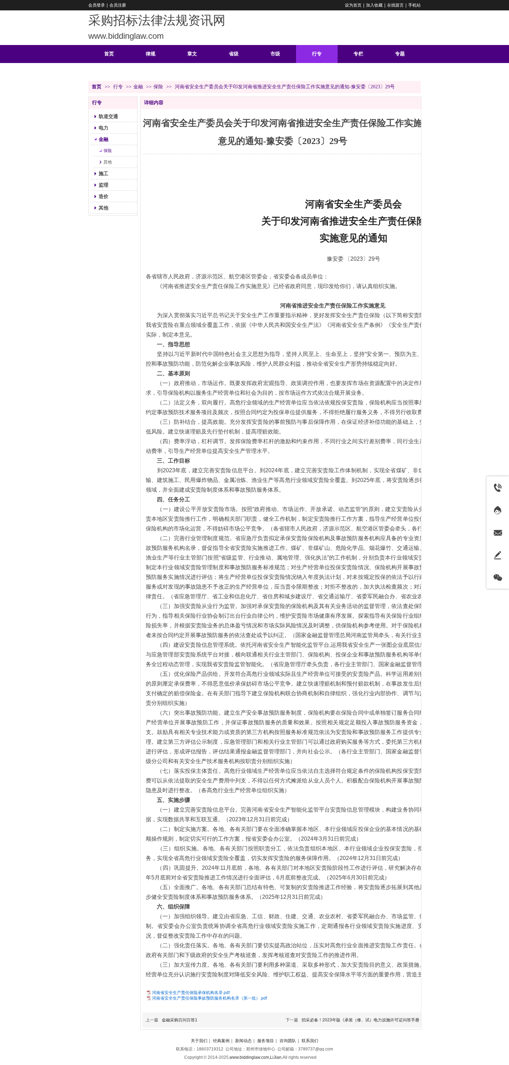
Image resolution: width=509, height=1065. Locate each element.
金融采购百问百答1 (179, 1020)
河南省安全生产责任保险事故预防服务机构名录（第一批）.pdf (209, 998)
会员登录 (96, 5)
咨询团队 (287, 1040)
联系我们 (310, 1040)
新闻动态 (243, 1040)
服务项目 (265, 1040)
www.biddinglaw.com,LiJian (256, 1057)
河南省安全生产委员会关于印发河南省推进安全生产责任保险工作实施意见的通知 (353, 221)
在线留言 (395, 5)
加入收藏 (374, 5)
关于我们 (199, 1040)
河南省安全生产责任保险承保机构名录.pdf (191, 992)
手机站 (414, 5)
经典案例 (221, 1040)
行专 (118, 86)
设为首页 (353, 5)
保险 (158, 86)
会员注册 (117, 5)
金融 (138, 86)
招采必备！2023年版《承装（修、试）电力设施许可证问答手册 (360, 1020)
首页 (96, 86)
